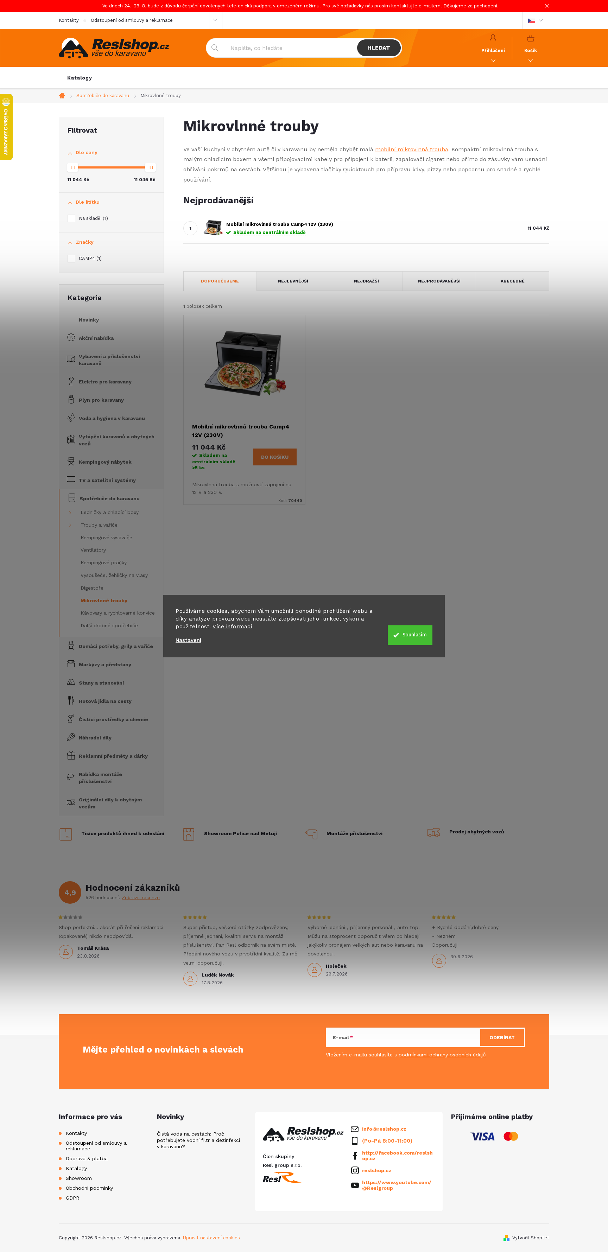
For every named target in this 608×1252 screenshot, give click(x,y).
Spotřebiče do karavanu (110, 498)
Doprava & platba (87, 1158)
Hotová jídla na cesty (105, 701)
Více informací (232, 626)
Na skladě (92, 218)
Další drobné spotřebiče (109, 625)
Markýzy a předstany (105, 664)
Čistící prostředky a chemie (113, 719)
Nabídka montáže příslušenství (100, 777)
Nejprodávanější (439, 281)
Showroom (79, 1178)
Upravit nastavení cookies (211, 1237)
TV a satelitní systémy (107, 480)
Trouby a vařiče (99, 525)
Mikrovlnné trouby (104, 600)
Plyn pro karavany (101, 400)
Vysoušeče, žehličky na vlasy (114, 575)
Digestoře (92, 588)
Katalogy (76, 1168)
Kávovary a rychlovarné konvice (118, 613)
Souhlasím (415, 634)
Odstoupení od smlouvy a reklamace (132, 20)
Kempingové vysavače (106, 537)
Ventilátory (93, 550)
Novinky (89, 320)
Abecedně (513, 281)
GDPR (72, 1198)
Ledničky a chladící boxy (110, 512)
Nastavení (188, 640)
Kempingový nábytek (105, 462)
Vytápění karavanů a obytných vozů (116, 440)
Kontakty (69, 20)
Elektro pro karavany (105, 382)
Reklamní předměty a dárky (113, 756)
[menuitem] (80, 78)
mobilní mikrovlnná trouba (411, 149)
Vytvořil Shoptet (530, 1237)
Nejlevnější (293, 281)
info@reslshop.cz (384, 1129)
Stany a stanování (101, 683)
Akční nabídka (96, 338)
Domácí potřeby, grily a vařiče (116, 646)
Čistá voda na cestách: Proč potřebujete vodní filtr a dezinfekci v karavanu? (198, 1140)
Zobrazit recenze (141, 897)
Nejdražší (366, 281)
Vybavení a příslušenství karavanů (109, 360)
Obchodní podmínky (89, 1188)
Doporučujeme (220, 281)
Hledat (378, 47)
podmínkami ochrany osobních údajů (442, 1054)
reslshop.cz (376, 1170)
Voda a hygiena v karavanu (112, 418)
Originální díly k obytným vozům (110, 803)
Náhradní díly (95, 738)
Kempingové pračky (104, 562)
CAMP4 (89, 258)
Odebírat (502, 1037)
